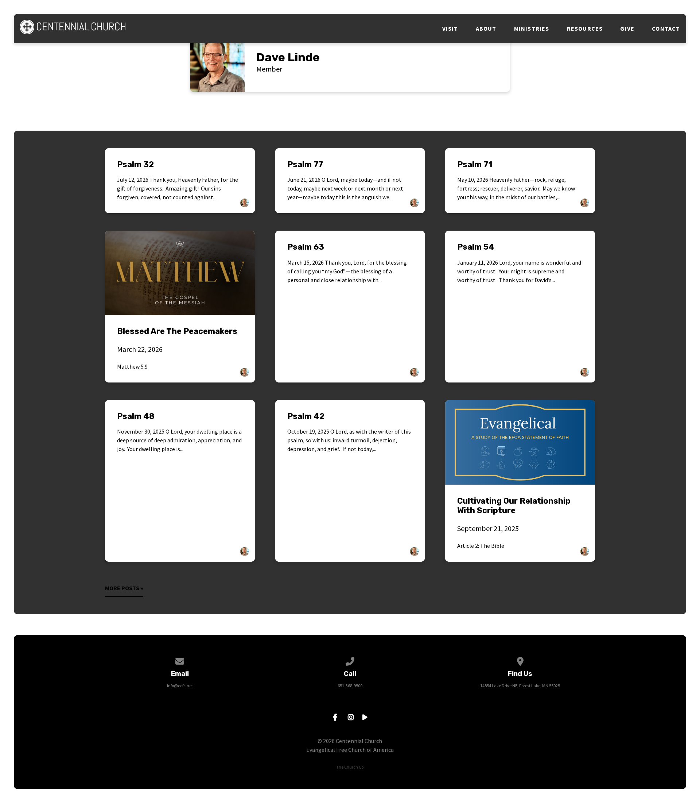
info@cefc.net (180, 685)
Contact (666, 28)
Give (627, 28)
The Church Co (349, 767)
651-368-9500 (350, 685)
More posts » (124, 588)
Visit (450, 28)
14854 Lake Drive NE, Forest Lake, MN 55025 (520, 685)
